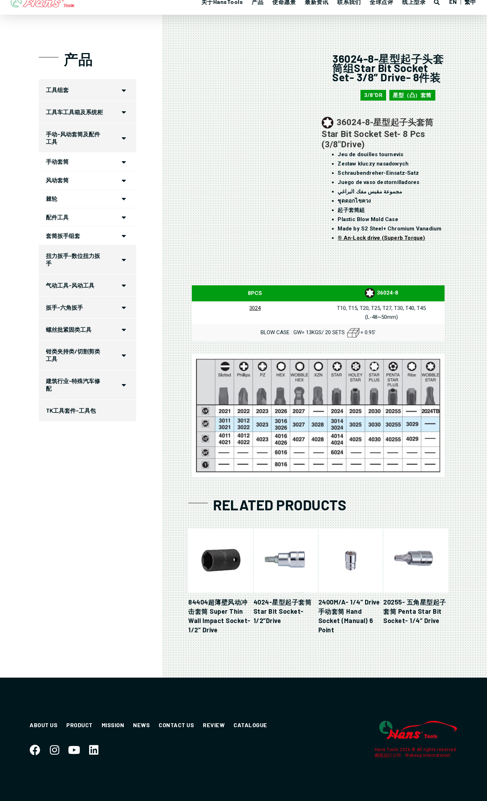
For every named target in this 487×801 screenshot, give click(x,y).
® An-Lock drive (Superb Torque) (381, 238)
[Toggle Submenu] (123, 90)
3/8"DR (373, 95)
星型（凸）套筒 (412, 95)
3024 (255, 308)
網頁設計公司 (389, 755)
